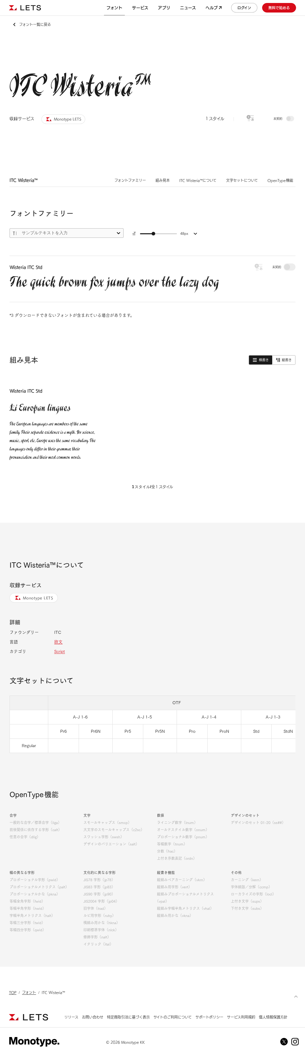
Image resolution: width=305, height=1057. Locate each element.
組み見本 (162, 180)
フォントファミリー (130, 180)
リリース (71, 1017)
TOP (12, 992)
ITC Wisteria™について (198, 180)
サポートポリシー (209, 1017)
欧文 (58, 642)
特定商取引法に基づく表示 (128, 1017)
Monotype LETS (38, 598)
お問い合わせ (92, 1017)
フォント (29, 992)
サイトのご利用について (172, 1017)
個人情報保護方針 (273, 1017)
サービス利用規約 (241, 1017)
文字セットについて (242, 180)
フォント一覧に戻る (35, 24)
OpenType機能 (280, 180)
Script (59, 651)
